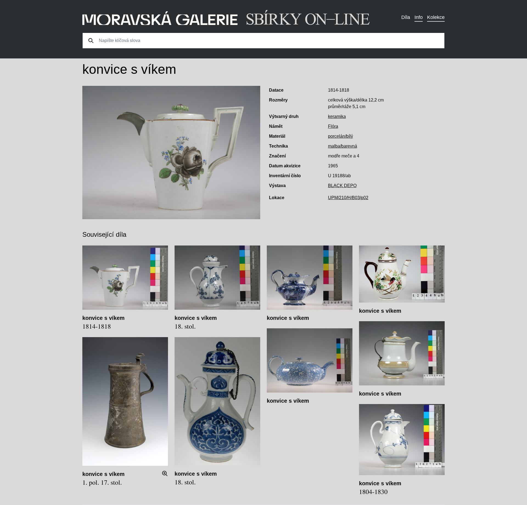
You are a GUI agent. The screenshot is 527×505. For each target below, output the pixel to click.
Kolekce (436, 17)
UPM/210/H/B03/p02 (348, 197)
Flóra (333, 126)
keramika (337, 116)
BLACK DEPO (342, 185)
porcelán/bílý (340, 136)
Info (418, 17)
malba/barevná (342, 146)
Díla (405, 17)
